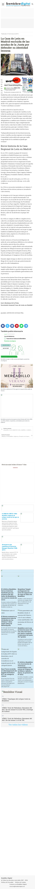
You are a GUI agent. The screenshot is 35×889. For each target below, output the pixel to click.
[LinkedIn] (12, 326)
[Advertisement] (17, 801)
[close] (3, 4)
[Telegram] (26, 326)
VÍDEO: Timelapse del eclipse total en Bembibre (16, 700)
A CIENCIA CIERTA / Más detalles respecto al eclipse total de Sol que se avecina (10, 516)
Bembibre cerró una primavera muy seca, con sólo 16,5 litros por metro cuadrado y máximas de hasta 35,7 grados (25, 632)
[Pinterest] (17, 326)
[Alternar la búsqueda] (32, 4)
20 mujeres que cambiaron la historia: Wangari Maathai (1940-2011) (10, 547)
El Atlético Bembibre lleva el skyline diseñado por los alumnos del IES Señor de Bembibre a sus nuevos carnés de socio (9, 594)
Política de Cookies (20, 882)
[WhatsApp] (21, 326)
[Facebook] (3, 326)
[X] (7, 326)
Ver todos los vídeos (18, 724)
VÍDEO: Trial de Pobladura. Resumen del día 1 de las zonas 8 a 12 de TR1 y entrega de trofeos (17, 709)
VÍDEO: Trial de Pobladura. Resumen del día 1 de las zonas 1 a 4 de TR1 (17, 719)
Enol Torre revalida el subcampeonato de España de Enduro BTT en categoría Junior (9, 672)
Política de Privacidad (7, 882)
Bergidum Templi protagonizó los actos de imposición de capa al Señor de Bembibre (25, 592)
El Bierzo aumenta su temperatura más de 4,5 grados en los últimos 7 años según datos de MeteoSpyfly (9, 621)
